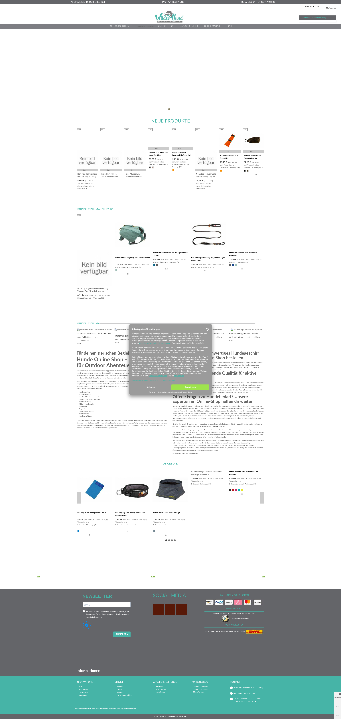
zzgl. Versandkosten (84, 183)
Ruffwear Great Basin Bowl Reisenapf (166, 513)
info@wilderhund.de (217, 426)
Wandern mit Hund (88, 323)
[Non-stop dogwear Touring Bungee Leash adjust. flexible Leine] (208, 234)
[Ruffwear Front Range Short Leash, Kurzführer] (158, 139)
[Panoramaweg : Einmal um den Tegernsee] (246, 329)
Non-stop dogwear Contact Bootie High (229, 157)
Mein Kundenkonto (201, 686)
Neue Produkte (170, 121)
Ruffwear (232, 385)
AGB (80, 686)
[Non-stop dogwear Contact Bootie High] (230, 140)
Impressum (83, 695)
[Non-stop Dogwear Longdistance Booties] (94, 489)
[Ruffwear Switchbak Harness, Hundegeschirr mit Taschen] (170, 232)
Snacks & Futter (189, 26)
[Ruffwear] (182, 560)
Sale (230, 26)
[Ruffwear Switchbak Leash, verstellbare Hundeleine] (246, 232)
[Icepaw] (87, 560)
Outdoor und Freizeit (120, 26)
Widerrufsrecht (84, 689)
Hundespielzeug (165, 26)
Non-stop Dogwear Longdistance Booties (91, 513)
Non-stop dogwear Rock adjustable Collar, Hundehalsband (130, 514)
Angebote (170, 463)
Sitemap (120, 689)
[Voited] (205, 560)
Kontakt (120, 686)
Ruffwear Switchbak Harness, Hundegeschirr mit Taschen (170, 254)
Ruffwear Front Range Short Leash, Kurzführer (159, 154)
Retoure (120, 692)
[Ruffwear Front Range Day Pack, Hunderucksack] (132, 234)
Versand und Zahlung (124, 695)
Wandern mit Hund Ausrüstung (95, 209)
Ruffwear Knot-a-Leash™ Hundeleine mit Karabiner (243, 473)
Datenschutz (83, 692)
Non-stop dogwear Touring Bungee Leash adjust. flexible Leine (208, 259)
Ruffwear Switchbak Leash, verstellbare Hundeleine (243, 254)
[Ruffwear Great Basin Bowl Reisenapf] (170, 489)
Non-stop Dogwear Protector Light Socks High (181, 154)
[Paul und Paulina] (158, 560)
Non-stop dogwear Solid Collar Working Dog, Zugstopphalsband (252, 158)
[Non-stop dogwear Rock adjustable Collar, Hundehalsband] (132, 489)
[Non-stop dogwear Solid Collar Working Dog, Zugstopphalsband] (253, 140)
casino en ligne (247, 434)
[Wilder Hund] (170, 17)
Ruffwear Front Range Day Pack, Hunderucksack (132, 258)
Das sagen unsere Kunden (240, 618)
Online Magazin (212, 26)
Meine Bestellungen (201, 689)
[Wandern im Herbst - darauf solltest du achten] (94, 329)
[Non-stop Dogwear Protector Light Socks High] (182, 139)
